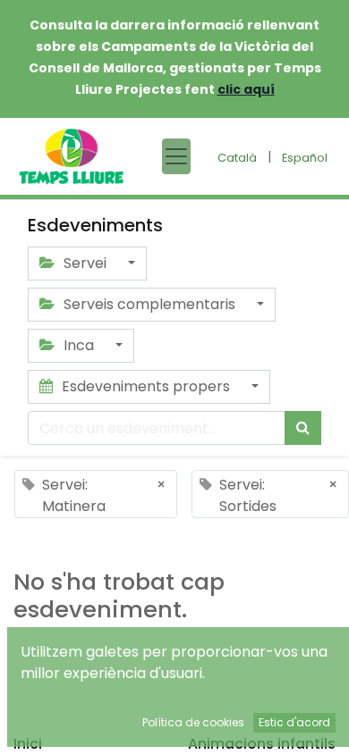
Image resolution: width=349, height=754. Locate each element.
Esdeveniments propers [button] (146, 386)
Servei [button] (85, 263)
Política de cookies (193, 722)
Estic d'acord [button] (294, 722)
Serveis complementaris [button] (149, 304)
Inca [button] (79, 345)
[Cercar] (303, 428)
